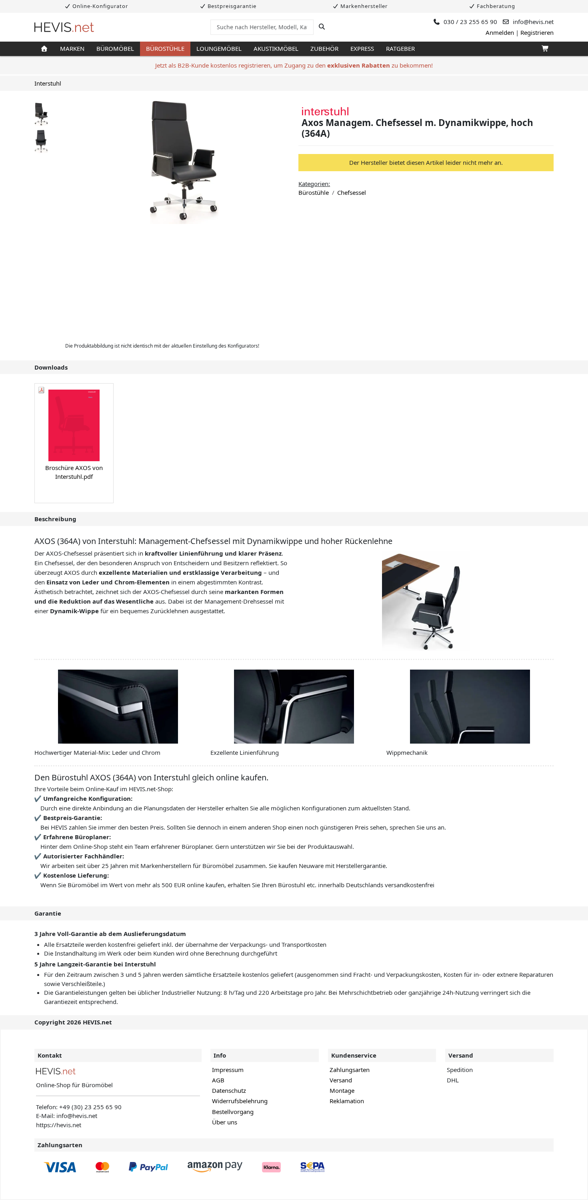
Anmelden (500, 32)
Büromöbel (115, 48)
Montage (342, 1090)
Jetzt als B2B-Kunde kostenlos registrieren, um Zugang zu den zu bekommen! (294, 65)
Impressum (228, 1070)
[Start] (44, 49)
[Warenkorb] (545, 49)
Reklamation (347, 1101)
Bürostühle (165, 48)
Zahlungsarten (350, 1070)
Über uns (224, 1122)
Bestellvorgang (233, 1112)
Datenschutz (229, 1090)
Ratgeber (400, 48)
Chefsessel (351, 192)
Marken (72, 48)
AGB (218, 1080)
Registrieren (537, 32)
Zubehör (324, 48)
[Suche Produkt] (321, 27)
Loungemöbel (219, 48)
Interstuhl (47, 83)
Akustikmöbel (276, 48)
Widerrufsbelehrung (240, 1101)
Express (362, 48)
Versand (341, 1080)
